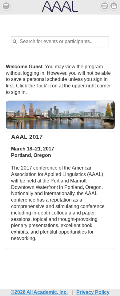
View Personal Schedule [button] (104, 5)
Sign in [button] (113, 5)
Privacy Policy (93, 292)
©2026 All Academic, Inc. (39, 292)
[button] (6, 5)
